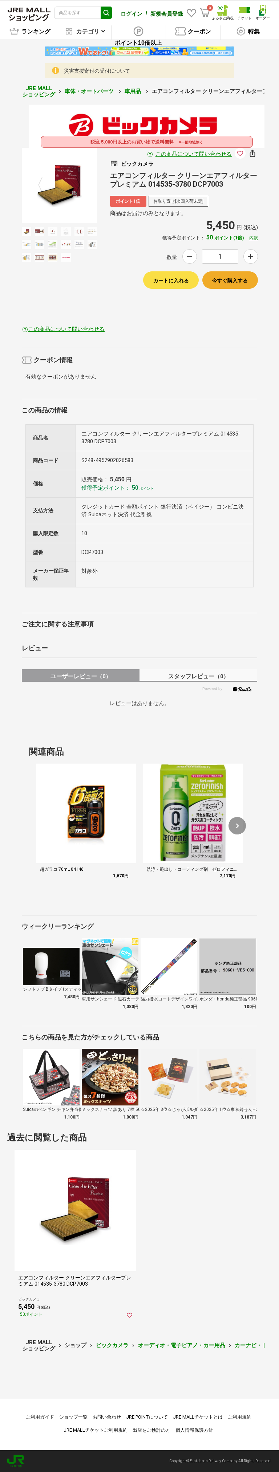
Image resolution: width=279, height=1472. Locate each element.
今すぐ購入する (230, 280)
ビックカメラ (112, 1345)
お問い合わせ (107, 1417)
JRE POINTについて (147, 1417)
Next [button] (74, 185)
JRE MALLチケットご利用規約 (96, 1430)
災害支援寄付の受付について (97, 71)
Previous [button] (45, 185)
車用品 (133, 91)
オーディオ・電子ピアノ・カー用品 (181, 1345)
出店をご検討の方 (151, 1430)
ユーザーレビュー (80, 676)
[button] (237, 826)
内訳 (253, 237)
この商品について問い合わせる (193, 154)
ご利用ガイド (40, 1417)
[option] (59, 185)
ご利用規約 (239, 1417)
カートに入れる (171, 280)
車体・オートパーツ (90, 91)
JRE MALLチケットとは (198, 1417)
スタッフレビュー (198, 676)
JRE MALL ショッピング (39, 91)
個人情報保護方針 (194, 1430)
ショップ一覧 (73, 1417)
